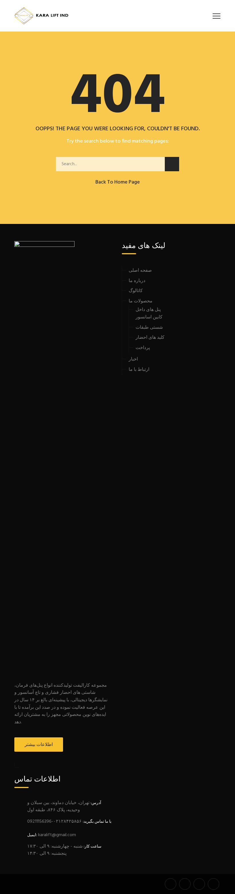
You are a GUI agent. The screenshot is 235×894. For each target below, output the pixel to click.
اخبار (133, 359)
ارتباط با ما (139, 369)
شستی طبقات (149, 327)
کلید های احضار (150, 337)
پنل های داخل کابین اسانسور (149, 313)
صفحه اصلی (140, 270)
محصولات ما (140, 301)
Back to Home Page (117, 182)
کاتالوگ (136, 291)
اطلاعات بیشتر (39, 745)
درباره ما (137, 281)
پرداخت (143, 348)
